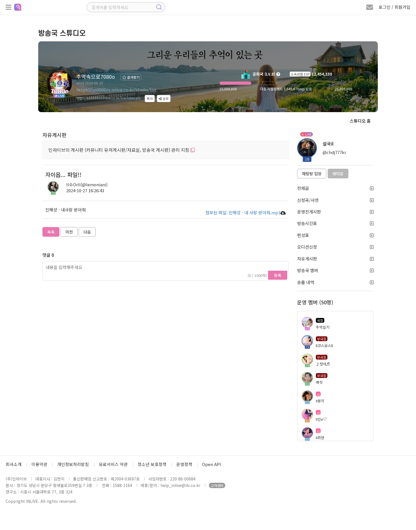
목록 (51, 232)
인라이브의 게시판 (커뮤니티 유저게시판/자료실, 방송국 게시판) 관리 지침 (119, 149)
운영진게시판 (309, 212)
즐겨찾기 (133, 77)
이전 (69, 232)
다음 (87, 232)
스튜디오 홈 (360, 121)
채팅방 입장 (311, 173)
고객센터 (217, 485)
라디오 (338, 173)
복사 (150, 98)
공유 (165, 98)
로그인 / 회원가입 (394, 7)
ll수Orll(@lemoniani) (87, 184)
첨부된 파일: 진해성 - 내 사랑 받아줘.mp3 (242, 212)
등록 (277, 275)
